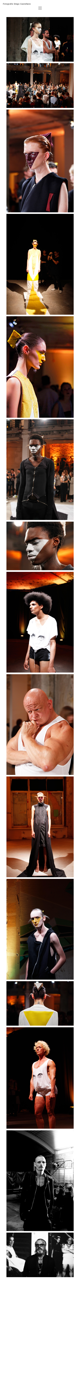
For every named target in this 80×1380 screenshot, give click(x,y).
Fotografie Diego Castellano (17, 4)
